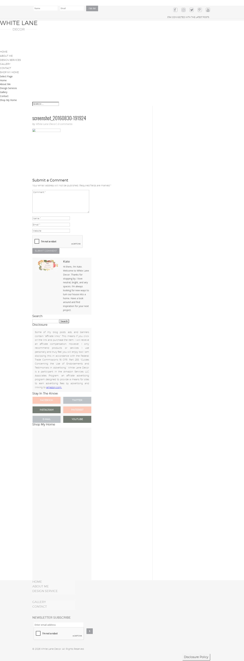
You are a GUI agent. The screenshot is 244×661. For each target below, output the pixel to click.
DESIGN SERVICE (45, 591)
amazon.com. (54, 387)
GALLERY (39, 602)
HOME (37, 581)
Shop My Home (8, 100)
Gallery (3, 92)
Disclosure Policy (196, 657)
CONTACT (39, 606)
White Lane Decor (46, 124)
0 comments (65, 124)
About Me (5, 84)
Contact (4, 96)
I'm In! (92, 8)
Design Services (8, 88)
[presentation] (59, 633)
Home (3, 80)
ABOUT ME (40, 586)
